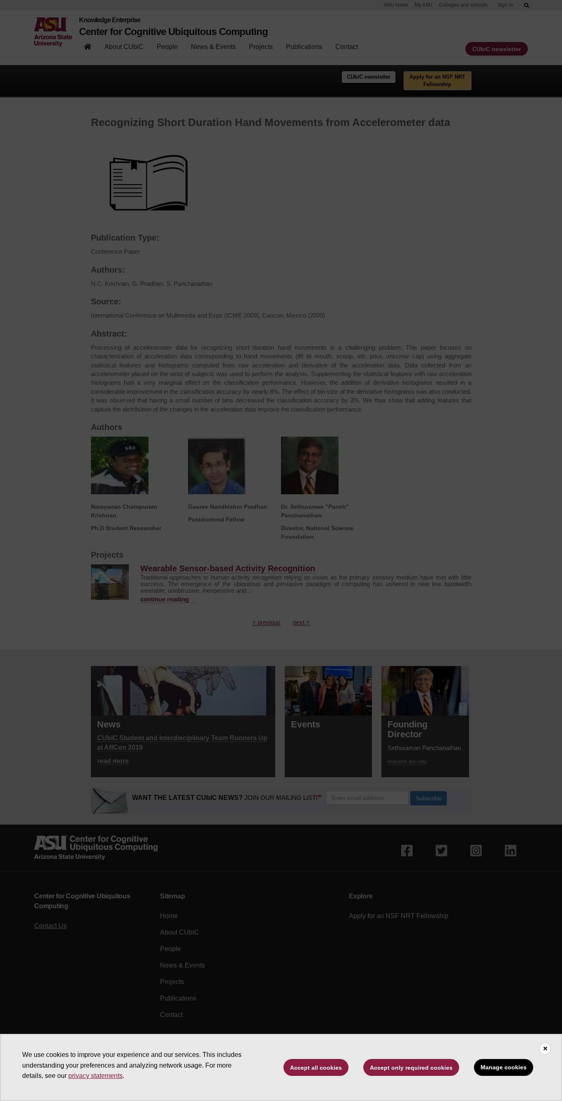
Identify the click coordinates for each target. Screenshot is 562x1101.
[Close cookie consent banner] (545, 1048)
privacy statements (95, 1075)
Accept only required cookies (411, 1067)
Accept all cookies (316, 1067)
